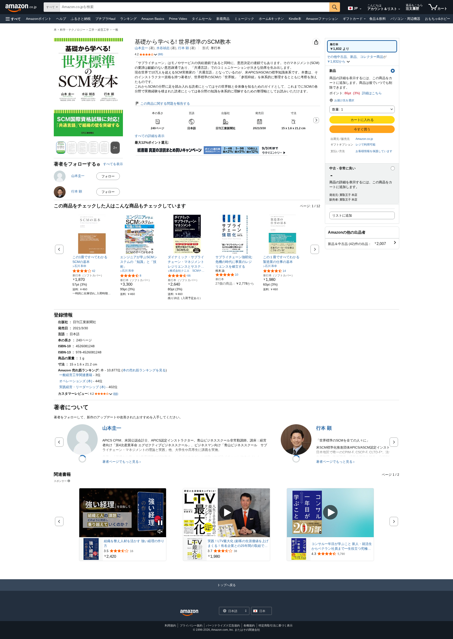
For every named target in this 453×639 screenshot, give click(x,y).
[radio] (362, 46)
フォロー (108, 176)
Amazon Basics (152, 19)
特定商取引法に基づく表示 (276, 625)
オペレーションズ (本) (75, 381)
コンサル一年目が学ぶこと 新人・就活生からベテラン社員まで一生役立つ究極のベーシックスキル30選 (341, 546)
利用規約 (170, 625)
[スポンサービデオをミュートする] (160, 531)
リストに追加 (342, 215)
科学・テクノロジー (72, 29)
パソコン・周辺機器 (405, 19)
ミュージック (244, 19)
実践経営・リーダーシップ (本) (82, 387)
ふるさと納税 (81, 19)
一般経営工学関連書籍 (75, 375)
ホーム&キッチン (271, 19)
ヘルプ (61, 19)
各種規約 (249, 625)
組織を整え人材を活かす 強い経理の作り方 (134, 543)
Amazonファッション (322, 19)
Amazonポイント (38, 19)
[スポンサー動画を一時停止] (160, 523)
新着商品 (223, 19)
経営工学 (103, 29)
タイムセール (202, 19)
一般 (115, 29)
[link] (91, 259)
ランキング (128, 19)
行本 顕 (183, 48)
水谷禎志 (163, 48)
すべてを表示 (113, 164)
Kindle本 (295, 19)
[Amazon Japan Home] (189, 613)
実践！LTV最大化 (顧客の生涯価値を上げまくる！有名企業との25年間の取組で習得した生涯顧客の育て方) (238, 543)
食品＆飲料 (377, 19)
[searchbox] (194, 7)
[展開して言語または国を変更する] (245, 611)
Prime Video (178, 19)
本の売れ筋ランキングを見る (144, 370)
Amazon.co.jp (364, 139)
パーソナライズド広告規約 (223, 625)
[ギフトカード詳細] (365, 18)
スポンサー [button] (60, 480)
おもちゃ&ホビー (437, 19)
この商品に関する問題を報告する (165, 103)
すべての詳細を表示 (149, 136)
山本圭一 (141, 48)
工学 (91, 29)
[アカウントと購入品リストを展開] (399, 9)
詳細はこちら (372, 93)
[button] (13, 18)
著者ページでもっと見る (120, 461)
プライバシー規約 (191, 625)
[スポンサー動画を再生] (226, 513)
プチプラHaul (105, 19)
